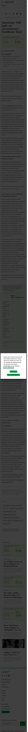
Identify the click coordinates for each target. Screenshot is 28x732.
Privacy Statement (9, 368)
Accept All (13, 371)
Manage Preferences (13, 374)
